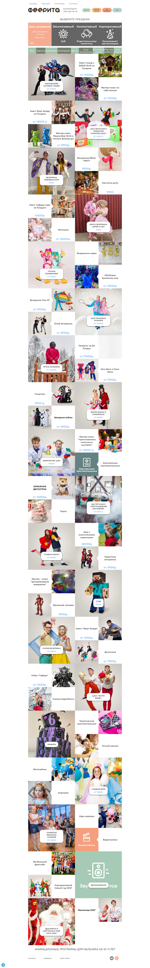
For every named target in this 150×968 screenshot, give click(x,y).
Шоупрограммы (85, 50)
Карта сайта (65, 958)
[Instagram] (117, 958)
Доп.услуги (117, 50)
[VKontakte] (112, 958)
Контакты (73, 4)
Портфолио (60, 4)
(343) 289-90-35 (70, 11)
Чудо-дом (46, 4)
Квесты (41, 50)
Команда (33, 4)
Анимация (51, 50)
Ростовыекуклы (98, 50)
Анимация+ (64, 50)
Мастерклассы (109, 50)
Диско (74, 50)
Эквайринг (48, 958)
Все (32, 50)
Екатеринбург (70, 9)
